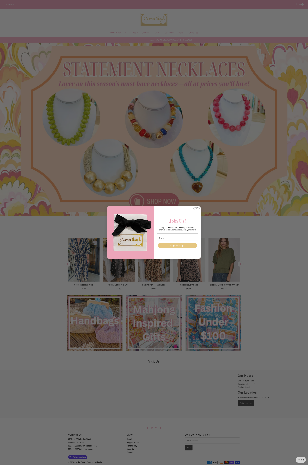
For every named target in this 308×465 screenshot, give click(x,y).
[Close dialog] (196, 208)
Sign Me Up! (177, 245)
